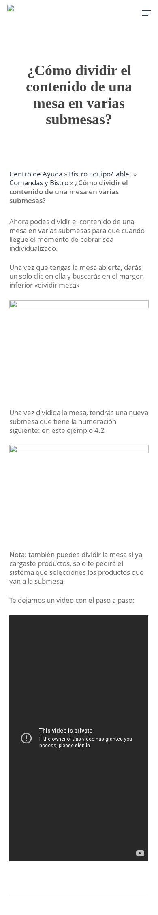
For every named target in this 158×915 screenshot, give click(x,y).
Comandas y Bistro (38, 182)
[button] (146, 13)
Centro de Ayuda (35, 173)
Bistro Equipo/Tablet (100, 173)
